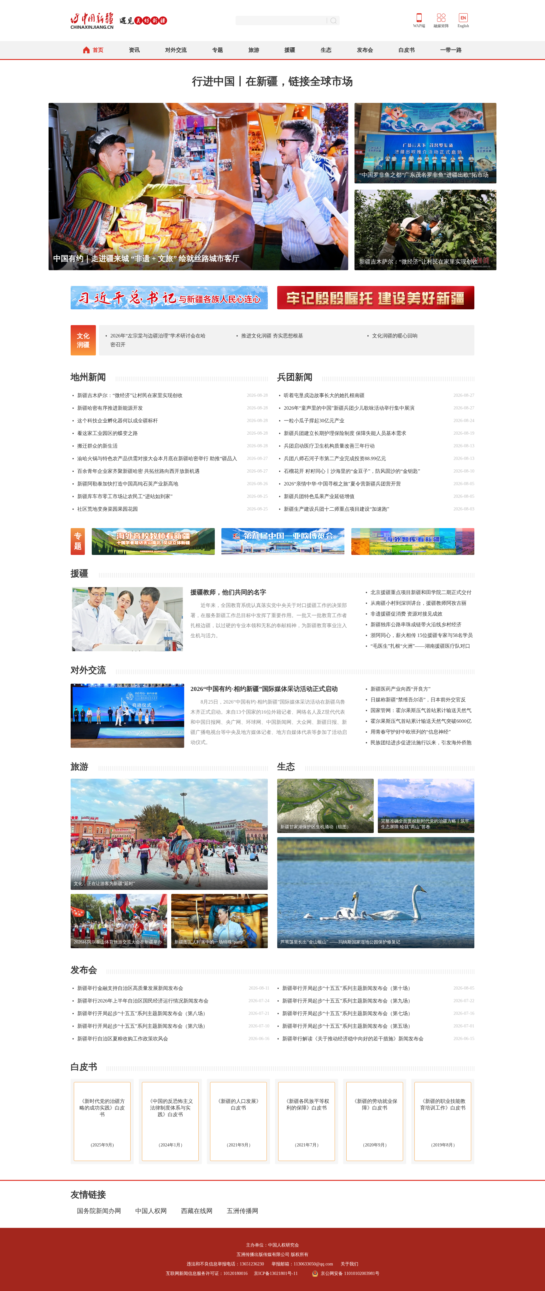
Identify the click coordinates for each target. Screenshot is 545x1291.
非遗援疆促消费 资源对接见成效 (404, 613)
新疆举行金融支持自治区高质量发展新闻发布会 (127, 988)
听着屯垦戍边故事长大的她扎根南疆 (322, 395)
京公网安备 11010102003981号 (350, 1273)
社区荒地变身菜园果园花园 (105, 509)
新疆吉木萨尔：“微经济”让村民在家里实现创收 (127, 395)
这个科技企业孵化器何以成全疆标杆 (115, 420)
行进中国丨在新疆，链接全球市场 (272, 81)
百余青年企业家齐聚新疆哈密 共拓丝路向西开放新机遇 (136, 471)
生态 (326, 50)
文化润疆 (83, 340)
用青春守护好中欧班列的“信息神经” (408, 732)
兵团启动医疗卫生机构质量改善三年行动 (327, 446)
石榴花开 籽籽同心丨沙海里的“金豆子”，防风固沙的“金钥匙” (349, 471)
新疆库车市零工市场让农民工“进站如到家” (122, 496)
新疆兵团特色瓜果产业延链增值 (317, 496)
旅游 (254, 50)
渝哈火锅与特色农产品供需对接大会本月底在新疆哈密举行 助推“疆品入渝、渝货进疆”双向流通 (154, 460)
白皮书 (407, 50)
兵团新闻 (295, 377)
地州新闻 (88, 377)
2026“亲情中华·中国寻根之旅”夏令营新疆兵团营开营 (340, 483)
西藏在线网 (197, 1210)
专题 (217, 50)
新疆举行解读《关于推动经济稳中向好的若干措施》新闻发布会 (350, 1038)
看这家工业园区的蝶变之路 (105, 433)
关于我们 (349, 1264)
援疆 (289, 50)
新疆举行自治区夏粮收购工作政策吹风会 (120, 1038)
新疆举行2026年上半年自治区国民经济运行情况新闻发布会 (140, 1000)
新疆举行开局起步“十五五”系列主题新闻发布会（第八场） (140, 1013)
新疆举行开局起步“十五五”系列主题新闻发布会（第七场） (345, 1013)
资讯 (134, 50)
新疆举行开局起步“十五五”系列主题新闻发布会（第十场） (345, 988)
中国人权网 (151, 1210)
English (463, 26)
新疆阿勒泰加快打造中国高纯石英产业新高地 (125, 483)
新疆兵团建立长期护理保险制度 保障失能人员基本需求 (342, 433)
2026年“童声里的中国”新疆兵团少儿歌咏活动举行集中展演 (346, 408)
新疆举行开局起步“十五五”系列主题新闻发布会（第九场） (345, 1000)
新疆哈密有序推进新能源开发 (107, 408)
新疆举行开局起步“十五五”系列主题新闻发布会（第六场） (140, 1026)
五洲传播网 (242, 1210)
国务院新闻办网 (99, 1210)
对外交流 (176, 50)
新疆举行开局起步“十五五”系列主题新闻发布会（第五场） (345, 1026)
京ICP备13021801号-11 (276, 1273)
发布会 (365, 50)
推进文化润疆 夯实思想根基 (269, 335)
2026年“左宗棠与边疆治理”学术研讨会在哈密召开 (155, 340)
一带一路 (451, 50)
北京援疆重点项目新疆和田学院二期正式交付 (419, 592)
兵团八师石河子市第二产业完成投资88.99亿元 (332, 458)
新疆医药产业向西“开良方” (398, 689)
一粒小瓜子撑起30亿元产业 (311, 420)
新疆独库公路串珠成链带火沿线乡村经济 (413, 624)
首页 (98, 50)
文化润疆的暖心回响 (392, 335)
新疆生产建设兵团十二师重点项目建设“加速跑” (334, 509)
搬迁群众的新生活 (95, 446)
